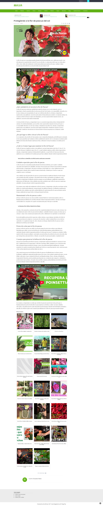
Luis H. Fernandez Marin (35, 478)
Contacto (85, 10)
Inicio (16, 10)
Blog (70, 10)
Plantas (22, 10)
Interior (46, 10)
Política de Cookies (19, 497)
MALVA (18, 5)
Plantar (52, 10)
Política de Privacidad (20, 494)
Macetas (64, 10)
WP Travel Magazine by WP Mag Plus (57, 504)
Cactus (28, 10)
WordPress (45, 504)
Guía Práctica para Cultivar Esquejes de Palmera (77, 16)
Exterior (39, 10)
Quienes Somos (77, 10)
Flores (34, 10)
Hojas (58, 10)
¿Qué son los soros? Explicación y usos (50, 16)
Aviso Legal (17, 496)
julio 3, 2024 (17, 23)
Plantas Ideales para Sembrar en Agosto (21, 16)
